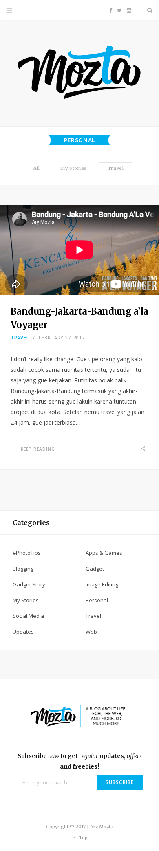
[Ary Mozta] (80, 73)
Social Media (28, 615)
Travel (116, 168)
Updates (23, 631)
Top (82, 837)
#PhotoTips (27, 552)
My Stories (73, 168)
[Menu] (9, 10)
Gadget (95, 568)
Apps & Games (104, 552)
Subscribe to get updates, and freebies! (80, 761)
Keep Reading (38, 449)
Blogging (23, 568)
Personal (97, 600)
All (36, 168)
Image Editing (102, 584)
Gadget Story (29, 584)
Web (91, 631)
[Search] (149, 10)
